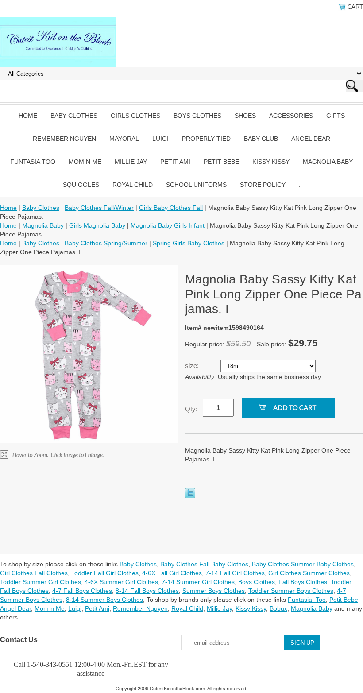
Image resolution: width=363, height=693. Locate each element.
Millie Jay (131, 161)
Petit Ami (175, 161)
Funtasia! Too (307, 599)
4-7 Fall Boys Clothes (82, 590)
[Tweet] (190, 495)
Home (28, 115)
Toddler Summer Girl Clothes (40, 581)
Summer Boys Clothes (213, 590)
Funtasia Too (32, 161)
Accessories (291, 115)
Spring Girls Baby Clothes (188, 243)
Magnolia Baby (328, 161)
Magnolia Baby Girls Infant (168, 225)
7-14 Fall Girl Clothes (235, 573)
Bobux (278, 608)
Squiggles (81, 184)
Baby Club (261, 138)
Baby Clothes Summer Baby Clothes (303, 564)
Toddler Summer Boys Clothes (290, 590)
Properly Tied (206, 138)
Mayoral (124, 138)
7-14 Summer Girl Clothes (198, 581)
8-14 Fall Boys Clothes (147, 590)
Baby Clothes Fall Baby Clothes (204, 564)
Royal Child (132, 184)
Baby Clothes (73, 115)
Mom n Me (85, 161)
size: (193, 365)
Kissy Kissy (271, 161)
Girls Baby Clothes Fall (171, 207)
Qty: (191, 409)
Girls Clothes (135, 115)
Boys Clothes (197, 115)
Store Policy (263, 184)
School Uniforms (196, 184)
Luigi (160, 138)
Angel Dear (310, 138)
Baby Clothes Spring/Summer (106, 243)
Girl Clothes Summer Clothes (309, 573)
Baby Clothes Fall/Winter (99, 207)
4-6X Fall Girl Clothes (172, 573)
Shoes (245, 115)
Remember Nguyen (64, 138)
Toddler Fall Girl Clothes (105, 573)
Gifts (335, 115)
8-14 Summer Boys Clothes (104, 599)
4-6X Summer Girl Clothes (121, 581)
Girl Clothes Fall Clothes (34, 573)
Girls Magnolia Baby (97, 225)
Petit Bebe (221, 161)
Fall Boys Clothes (302, 581)
